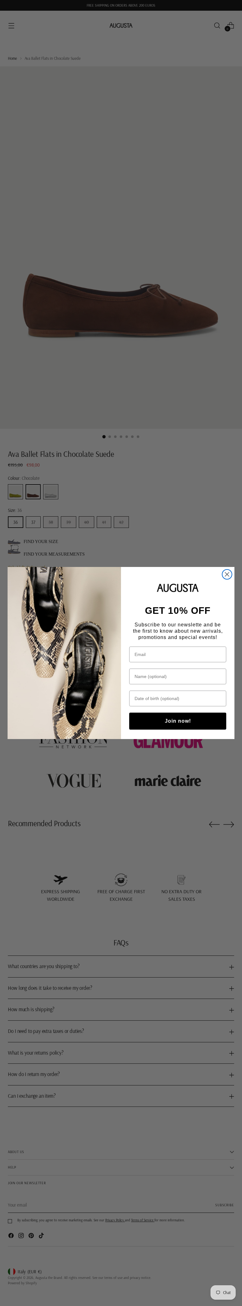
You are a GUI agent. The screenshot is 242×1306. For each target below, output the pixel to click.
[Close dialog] (227, 574)
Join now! (178, 721)
